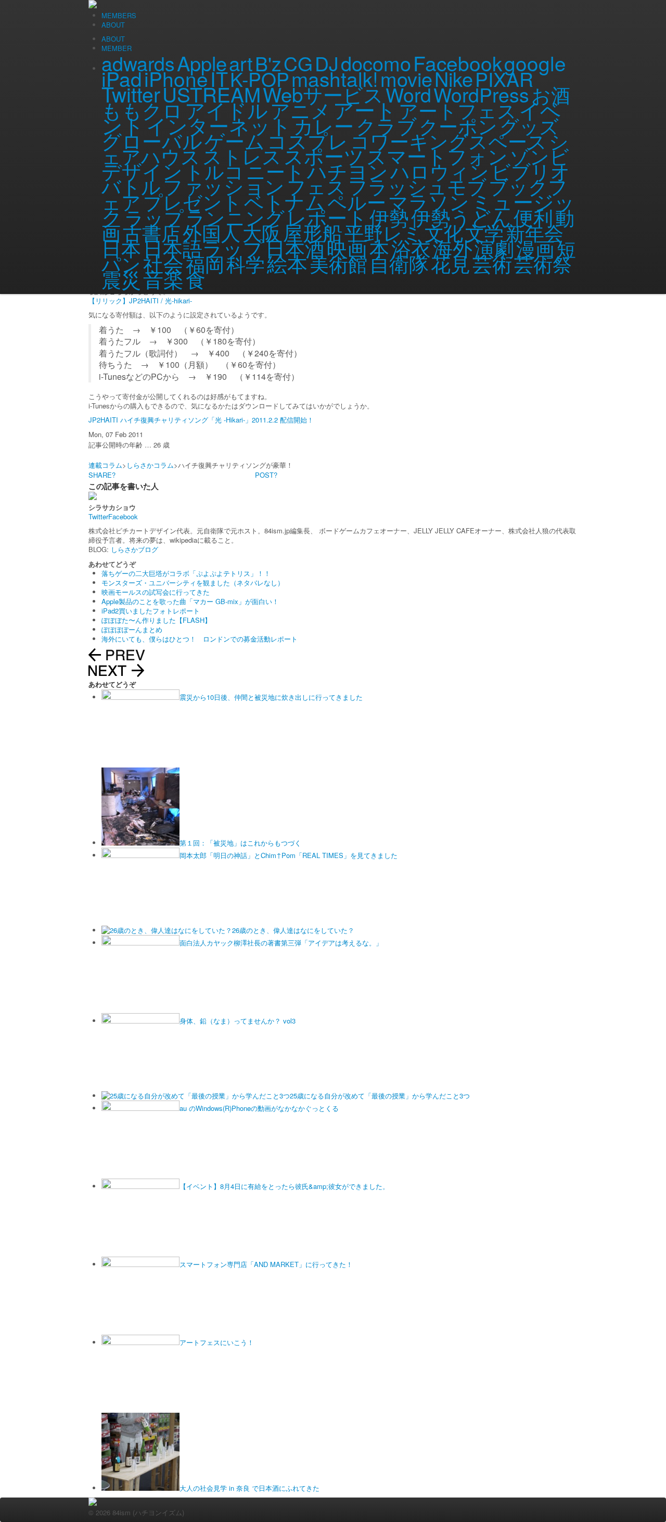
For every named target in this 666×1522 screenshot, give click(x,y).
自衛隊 (399, 263)
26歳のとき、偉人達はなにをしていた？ (293, 930)
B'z (268, 63)
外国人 (211, 232)
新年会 (534, 232)
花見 (450, 263)
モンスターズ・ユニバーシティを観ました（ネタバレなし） (192, 582)
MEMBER (116, 48)
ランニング (235, 217)
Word (408, 94)
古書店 (152, 232)
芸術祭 (543, 263)
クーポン (458, 125)
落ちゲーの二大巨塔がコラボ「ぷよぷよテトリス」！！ (186, 573)
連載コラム (105, 465)
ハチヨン (347, 171)
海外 (452, 247)
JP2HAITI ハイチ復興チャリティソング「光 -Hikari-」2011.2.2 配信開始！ (201, 420)
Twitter (130, 93)
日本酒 (295, 247)
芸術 (492, 263)
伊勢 (389, 216)
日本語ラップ (203, 247)
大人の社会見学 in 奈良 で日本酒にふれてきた (249, 1488)
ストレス (241, 156)
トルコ (214, 171)
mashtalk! (334, 78)
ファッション (224, 185)
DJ (327, 63)
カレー (323, 125)
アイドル (226, 109)
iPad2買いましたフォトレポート (150, 611)
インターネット (218, 125)
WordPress (481, 94)
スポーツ (324, 155)
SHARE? (102, 475)
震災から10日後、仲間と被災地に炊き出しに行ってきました (271, 697)
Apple (202, 62)
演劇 (494, 247)
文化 (444, 232)
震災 (121, 279)
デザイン (142, 170)
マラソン (428, 201)
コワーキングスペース (448, 140)
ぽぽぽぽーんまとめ (131, 629)
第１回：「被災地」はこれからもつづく (240, 843)
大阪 (261, 232)
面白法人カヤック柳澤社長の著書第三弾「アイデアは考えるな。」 (281, 943)
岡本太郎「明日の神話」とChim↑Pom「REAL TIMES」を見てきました (289, 855)
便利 (533, 217)
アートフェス (458, 110)
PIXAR (504, 79)
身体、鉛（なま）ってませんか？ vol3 (238, 1021)
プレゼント (192, 201)
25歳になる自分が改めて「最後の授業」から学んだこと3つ (380, 1096)
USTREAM (211, 94)
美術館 (338, 263)
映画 (347, 247)
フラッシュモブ (417, 186)
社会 (163, 262)
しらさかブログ (134, 549)
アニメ (300, 110)
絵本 (287, 263)
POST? (266, 475)
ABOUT (113, 39)
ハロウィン (439, 171)
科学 (245, 263)
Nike (453, 79)
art (241, 62)
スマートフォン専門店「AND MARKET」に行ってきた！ (266, 1264)
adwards (138, 63)
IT (219, 79)
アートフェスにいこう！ (217, 1342)
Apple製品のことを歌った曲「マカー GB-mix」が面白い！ (190, 601)
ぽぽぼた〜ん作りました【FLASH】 (156, 620)
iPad (121, 78)
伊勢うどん (461, 216)
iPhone (176, 78)
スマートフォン (437, 156)
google (535, 62)
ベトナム (284, 201)
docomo (376, 63)
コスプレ (307, 140)
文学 (484, 232)
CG (298, 63)
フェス (316, 186)
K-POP (259, 79)
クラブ (386, 125)
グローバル (151, 140)
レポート (327, 217)
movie (406, 79)
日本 (121, 248)
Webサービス (323, 94)
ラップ (154, 217)
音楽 (163, 278)
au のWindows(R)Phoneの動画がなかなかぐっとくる (259, 1108)
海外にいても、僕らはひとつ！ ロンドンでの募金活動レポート (199, 639)
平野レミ (383, 232)
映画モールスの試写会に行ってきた (155, 592)
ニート (275, 171)
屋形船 (312, 232)
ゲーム (234, 140)
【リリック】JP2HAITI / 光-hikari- (140, 300)
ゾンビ (539, 156)
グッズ (529, 125)
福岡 (205, 263)
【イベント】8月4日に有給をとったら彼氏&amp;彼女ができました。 (284, 1186)
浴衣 (411, 247)
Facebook (457, 62)
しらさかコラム (150, 465)
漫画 (535, 248)
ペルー (356, 201)
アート (364, 109)
